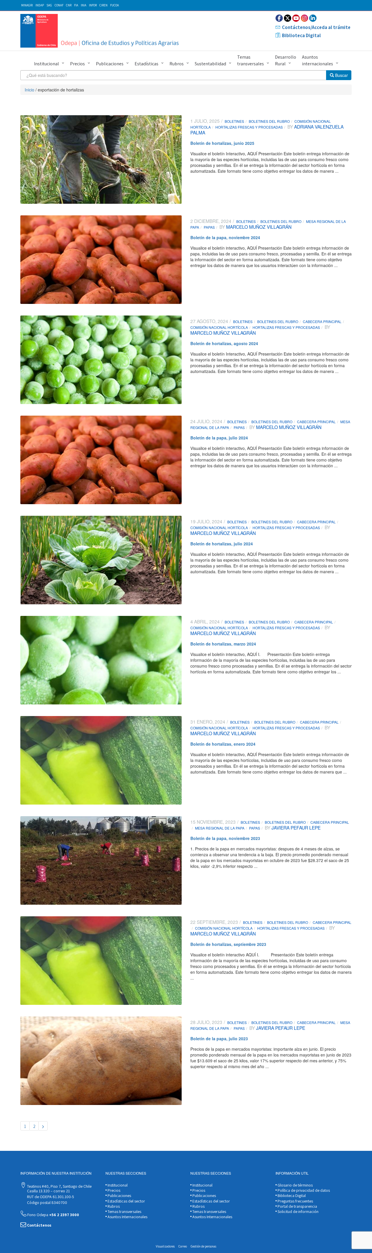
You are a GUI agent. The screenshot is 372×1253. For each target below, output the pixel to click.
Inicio (29, 90)
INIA (83, 5)
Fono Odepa (52, 1214)
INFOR (93, 5)
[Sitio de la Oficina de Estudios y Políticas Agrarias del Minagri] (101, 31)
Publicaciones (110, 64)
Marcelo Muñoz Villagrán (258, 226)
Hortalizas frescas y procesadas (249, 127)
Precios (77, 64)
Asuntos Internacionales (127, 1216)
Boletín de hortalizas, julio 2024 (221, 544)
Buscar (341, 75)
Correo (182, 1246)
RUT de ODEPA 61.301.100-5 (50, 1196)
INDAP (39, 5)
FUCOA (114, 5)
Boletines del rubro (269, 121)
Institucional (46, 64)
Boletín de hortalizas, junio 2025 (222, 143)
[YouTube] (296, 18)
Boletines (234, 121)
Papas (209, 227)
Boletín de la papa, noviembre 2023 (225, 838)
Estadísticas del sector (126, 1201)
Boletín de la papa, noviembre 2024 (225, 237)
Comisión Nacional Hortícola (219, 327)
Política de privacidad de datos (303, 1190)
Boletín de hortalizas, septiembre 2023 (228, 944)
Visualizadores (165, 1246)
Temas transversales (250, 60)
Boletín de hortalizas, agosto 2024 (224, 343)
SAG (49, 5)
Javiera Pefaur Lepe (295, 827)
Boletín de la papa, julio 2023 (219, 1038)
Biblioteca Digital (301, 35)
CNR (68, 5)
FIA (76, 5)
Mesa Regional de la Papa (219, 827)
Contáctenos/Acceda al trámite (316, 27)
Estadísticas (146, 64)
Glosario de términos (295, 1185)
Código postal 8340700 (46, 1202)
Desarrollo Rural (285, 60)
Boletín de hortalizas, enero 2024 (222, 744)
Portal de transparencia (297, 1206)
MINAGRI (27, 5)
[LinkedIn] (312, 18)
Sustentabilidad (210, 64)
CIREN (103, 5)
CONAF (59, 5)
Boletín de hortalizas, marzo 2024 (223, 644)
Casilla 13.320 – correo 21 (48, 1190)
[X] (287, 18)
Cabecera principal (322, 321)
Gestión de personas (203, 1246)
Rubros (176, 64)
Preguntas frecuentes (295, 1201)
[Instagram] (304, 18)
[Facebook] (279, 18)
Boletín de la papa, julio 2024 (219, 438)
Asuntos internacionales (317, 60)
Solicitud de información (298, 1211)
